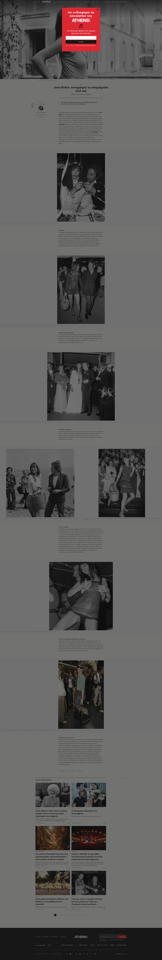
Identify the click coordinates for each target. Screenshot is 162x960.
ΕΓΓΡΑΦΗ (81, 41)
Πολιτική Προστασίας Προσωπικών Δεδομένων (85, 45)
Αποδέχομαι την (82, 45)
